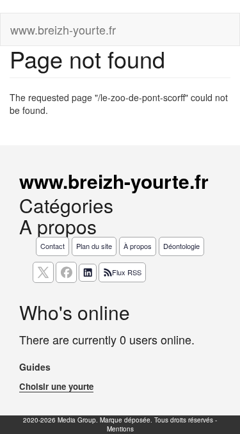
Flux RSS (126, 272)
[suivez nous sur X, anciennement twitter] (43, 272)
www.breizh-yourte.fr (63, 29)
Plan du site (94, 246)
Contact (52, 246)
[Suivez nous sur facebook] (66, 272)
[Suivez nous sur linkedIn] (88, 273)
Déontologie (181, 246)
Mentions (120, 428)
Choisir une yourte (56, 386)
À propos (138, 246)
